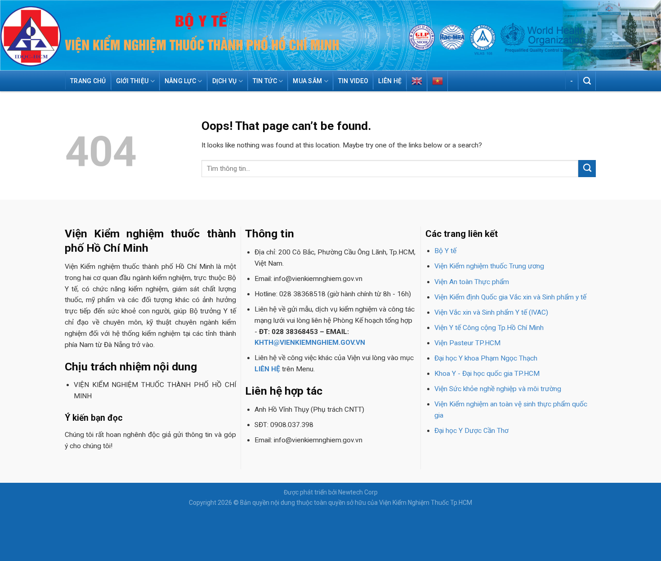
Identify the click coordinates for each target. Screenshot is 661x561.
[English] (416, 81)
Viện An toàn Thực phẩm (471, 282)
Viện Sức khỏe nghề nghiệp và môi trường (497, 389)
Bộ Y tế (445, 251)
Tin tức (265, 81)
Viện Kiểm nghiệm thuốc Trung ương (489, 266)
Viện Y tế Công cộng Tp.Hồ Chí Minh (489, 328)
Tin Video (353, 81)
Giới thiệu (132, 81)
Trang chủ (88, 81)
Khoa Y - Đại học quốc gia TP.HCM (487, 374)
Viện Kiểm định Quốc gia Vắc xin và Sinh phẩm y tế (510, 297)
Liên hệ (390, 81)
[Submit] (587, 168)
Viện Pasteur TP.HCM (467, 343)
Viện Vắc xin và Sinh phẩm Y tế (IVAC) (491, 312)
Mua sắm (307, 81)
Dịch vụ (224, 81)
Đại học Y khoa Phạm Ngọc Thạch (485, 358)
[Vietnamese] (437, 81)
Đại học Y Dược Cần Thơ (471, 431)
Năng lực (180, 81)
